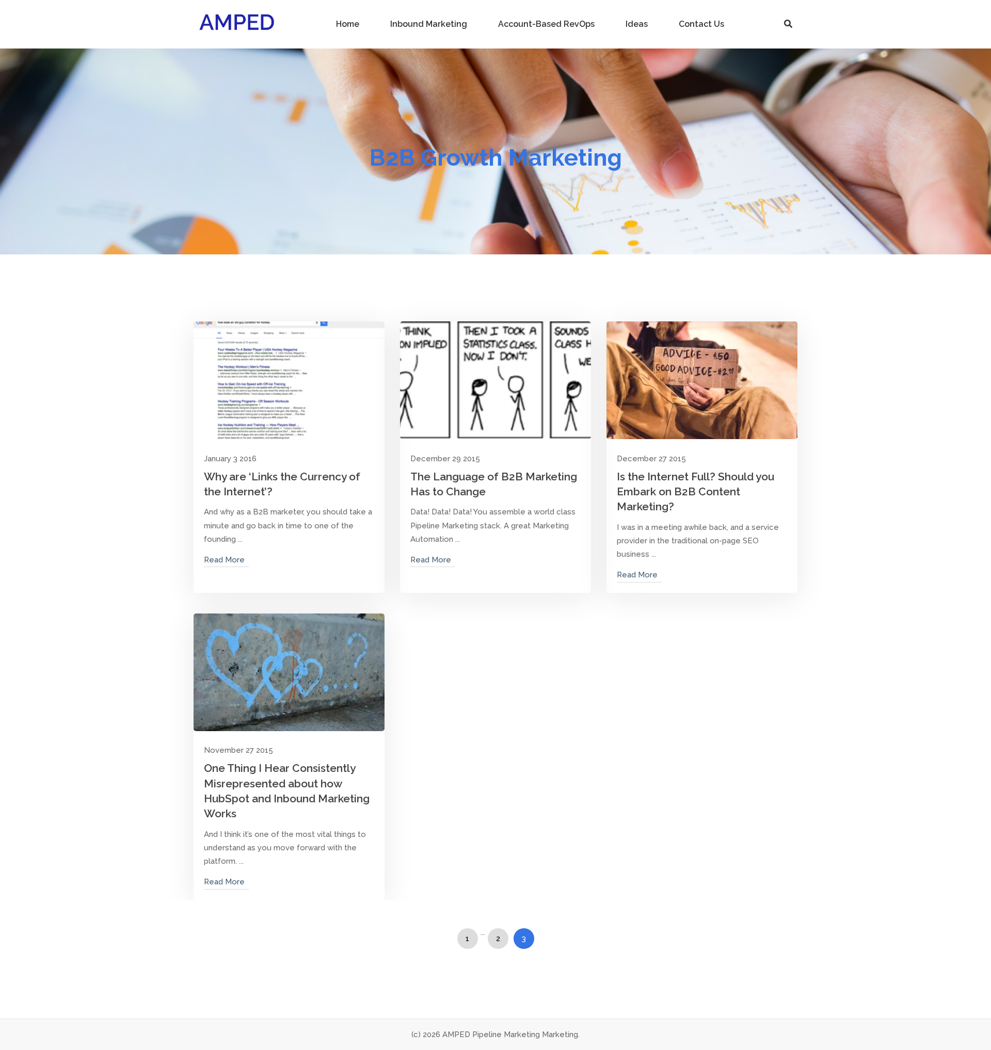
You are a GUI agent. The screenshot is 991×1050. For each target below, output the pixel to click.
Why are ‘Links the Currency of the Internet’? (282, 484)
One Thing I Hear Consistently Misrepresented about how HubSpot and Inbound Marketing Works (287, 791)
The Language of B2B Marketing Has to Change (493, 484)
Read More (224, 559)
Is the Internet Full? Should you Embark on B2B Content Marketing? (695, 491)
